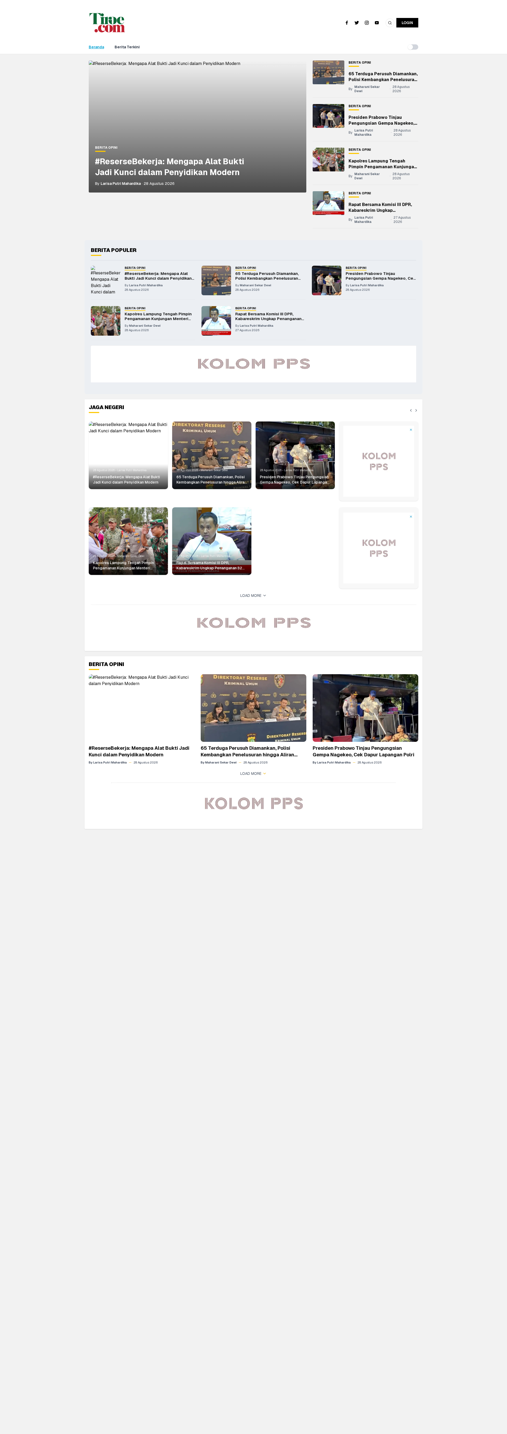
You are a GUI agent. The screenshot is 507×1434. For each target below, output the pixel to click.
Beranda (96, 47)
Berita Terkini (127, 47)
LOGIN (407, 22)
